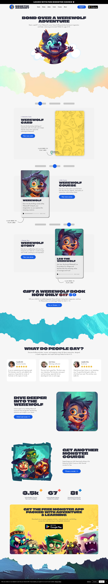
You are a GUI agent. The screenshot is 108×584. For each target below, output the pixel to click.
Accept (101, 581)
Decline (95, 581)
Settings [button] (89, 581)
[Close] (106, 581)
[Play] (23, 213)
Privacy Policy (58, 581)
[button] (43, 7)
